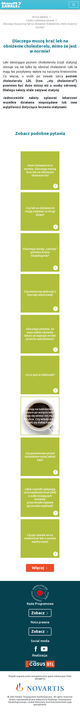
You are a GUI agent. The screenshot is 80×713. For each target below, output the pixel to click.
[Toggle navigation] (73, 5)
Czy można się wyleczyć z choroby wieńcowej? (40, 293)
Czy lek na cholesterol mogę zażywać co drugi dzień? (40, 211)
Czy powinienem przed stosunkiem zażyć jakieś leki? (40, 457)
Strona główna (40, 17)
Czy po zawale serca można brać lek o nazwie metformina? (40, 538)
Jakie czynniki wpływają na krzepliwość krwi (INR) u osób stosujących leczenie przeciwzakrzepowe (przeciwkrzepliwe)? (40, 497)
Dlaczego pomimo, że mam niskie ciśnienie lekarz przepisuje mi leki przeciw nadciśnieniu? (40, 333)
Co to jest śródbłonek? (40, 374)
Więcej (38, 568)
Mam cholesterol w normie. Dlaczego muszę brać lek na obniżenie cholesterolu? (40, 170)
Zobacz (38, 613)
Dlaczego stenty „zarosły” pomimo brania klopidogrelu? (40, 252)
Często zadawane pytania (40, 20)
